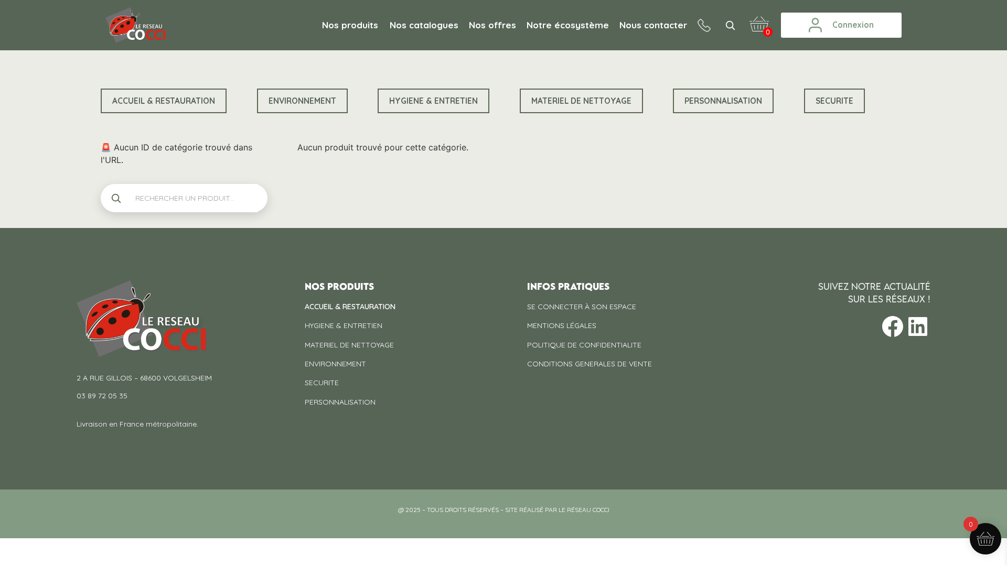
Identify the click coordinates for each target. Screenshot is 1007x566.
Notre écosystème (568, 24)
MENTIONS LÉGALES (561, 325)
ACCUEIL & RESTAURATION (350, 306)
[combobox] (192, 198)
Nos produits (350, 24)
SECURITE (834, 101)
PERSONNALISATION (723, 101)
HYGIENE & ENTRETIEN (433, 101)
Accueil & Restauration (163, 101)
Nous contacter (653, 24)
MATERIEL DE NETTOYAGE (581, 101)
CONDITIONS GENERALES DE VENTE (589, 363)
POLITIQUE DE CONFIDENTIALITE (584, 345)
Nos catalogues (424, 24)
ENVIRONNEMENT (302, 101)
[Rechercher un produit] (730, 25)
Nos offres (492, 24)
